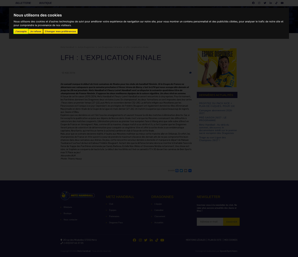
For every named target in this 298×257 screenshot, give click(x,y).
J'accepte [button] (21, 31)
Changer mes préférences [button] (60, 31)
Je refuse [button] (35, 31)
